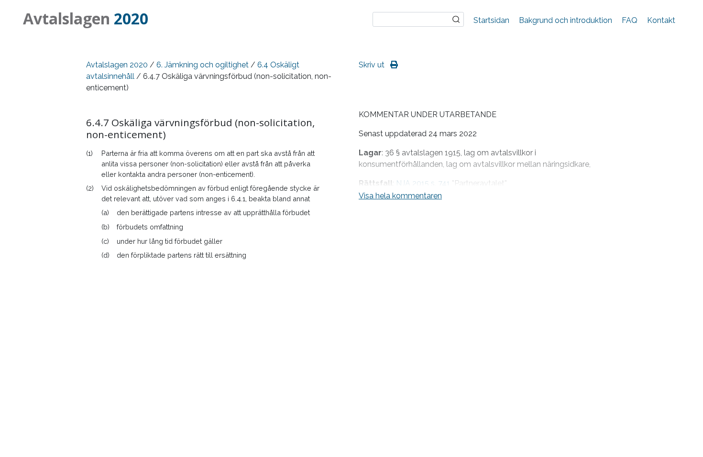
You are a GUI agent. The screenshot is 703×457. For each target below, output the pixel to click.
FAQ (629, 20)
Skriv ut (372, 64)
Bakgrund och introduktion (565, 20)
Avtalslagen (85, 18)
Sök (456, 19)
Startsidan (491, 20)
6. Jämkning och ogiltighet (202, 64)
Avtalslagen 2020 (117, 64)
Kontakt (661, 20)
